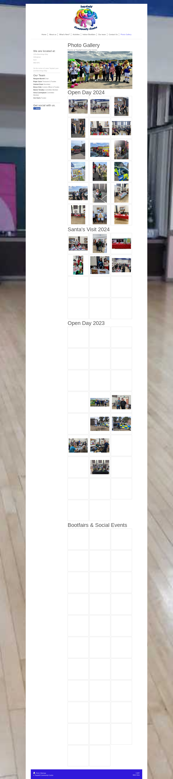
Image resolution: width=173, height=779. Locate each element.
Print (38, 773)
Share (37, 108)
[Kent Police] (121, 171)
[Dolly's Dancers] (78, 106)
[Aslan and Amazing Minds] (100, 193)
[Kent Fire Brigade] (78, 149)
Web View (136, 775)
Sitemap (43, 773)
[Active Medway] (99, 128)
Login (138, 773)
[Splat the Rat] (121, 106)
